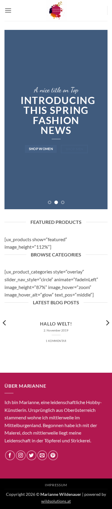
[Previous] (4, 334)
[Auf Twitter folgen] (31, 455)
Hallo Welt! (56, 323)
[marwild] (56, 10)
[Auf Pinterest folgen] (53, 455)
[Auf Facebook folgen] (10, 455)
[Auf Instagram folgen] (21, 455)
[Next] (107, 334)
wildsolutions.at (56, 501)
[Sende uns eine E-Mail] (42, 455)
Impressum (56, 485)
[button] (8, 10)
